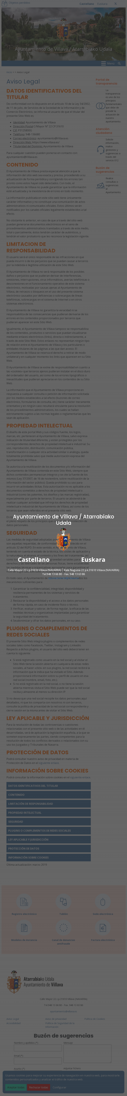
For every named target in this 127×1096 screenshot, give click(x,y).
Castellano (34, 559)
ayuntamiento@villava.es (63, 578)
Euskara (93, 559)
